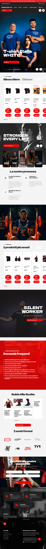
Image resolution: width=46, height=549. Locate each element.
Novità (24, 517)
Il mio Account (6, 532)
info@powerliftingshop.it (6, 3)
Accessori (22, 163)
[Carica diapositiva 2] (10, 69)
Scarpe (38, 163)
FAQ (30, 498)
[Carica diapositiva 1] (5, 69)
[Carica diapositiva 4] (19, 69)
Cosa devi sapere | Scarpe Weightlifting (28, 413)
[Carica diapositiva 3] (14, 69)
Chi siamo (25, 516)
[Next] (42, 1)
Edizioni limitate (6, 163)
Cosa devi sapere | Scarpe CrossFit (37, 403)
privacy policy (16, 479)
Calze (30, 163)
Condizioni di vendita (7, 534)
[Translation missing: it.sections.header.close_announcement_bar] (44, 1)
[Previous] (3, 1)
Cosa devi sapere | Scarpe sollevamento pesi (18, 413)
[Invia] (39, 539)
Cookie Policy (6, 538)
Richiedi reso (5, 535)
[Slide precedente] (37, 69)
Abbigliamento (14, 163)
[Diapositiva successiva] (40, 69)
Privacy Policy (6, 537)
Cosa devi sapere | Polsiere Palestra (7, 413)
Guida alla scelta (26, 519)
